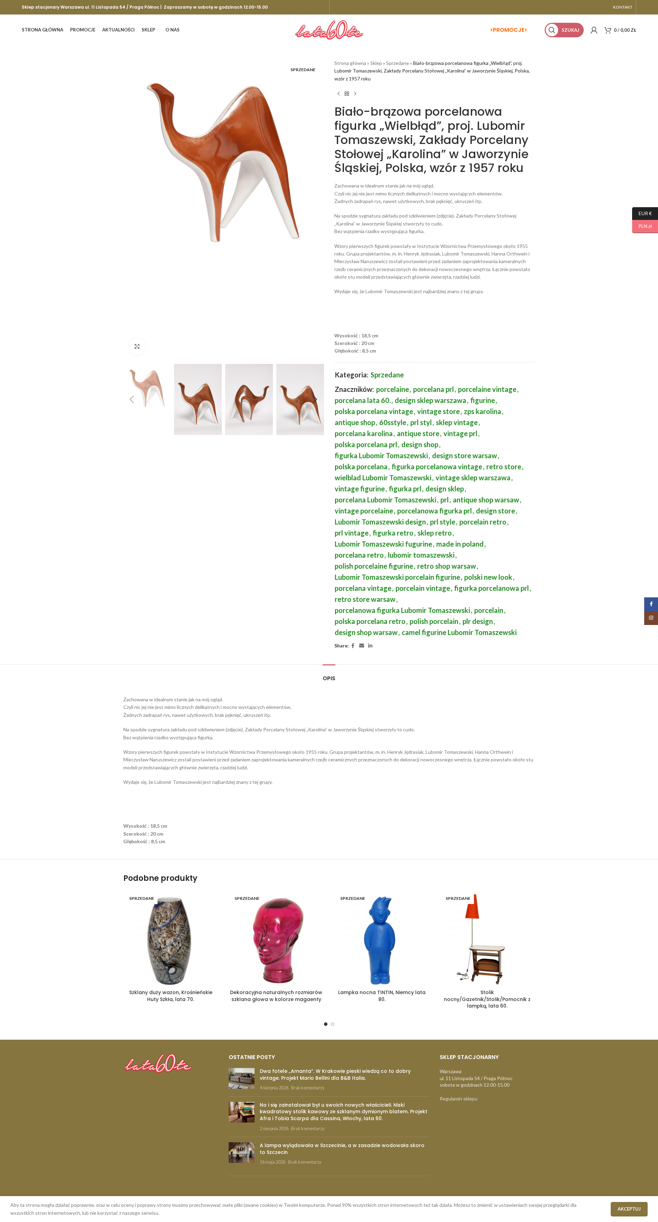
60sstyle (392, 422)
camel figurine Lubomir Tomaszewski (459, 632)
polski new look (488, 577)
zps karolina (482, 411)
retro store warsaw (365, 599)
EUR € (642, 213)
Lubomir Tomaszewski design (380, 522)
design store (495, 511)
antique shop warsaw (486, 499)
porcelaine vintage (487, 389)
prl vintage (352, 533)
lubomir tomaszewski (421, 555)
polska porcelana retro (370, 621)
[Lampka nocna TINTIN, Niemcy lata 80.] (382, 938)
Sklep (376, 63)
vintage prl (460, 433)
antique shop (355, 422)
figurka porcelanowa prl (491, 588)
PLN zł (642, 226)
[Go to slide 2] (332, 1024)
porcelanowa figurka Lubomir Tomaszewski (402, 610)
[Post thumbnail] (242, 1079)
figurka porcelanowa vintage (437, 466)
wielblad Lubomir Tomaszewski (383, 477)
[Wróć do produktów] (347, 93)
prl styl (421, 422)
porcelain (488, 610)
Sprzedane (397, 63)
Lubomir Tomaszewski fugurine (383, 544)
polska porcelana (361, 466)
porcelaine (392, 389)
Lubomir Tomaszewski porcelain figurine (397, 577)
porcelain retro (482, 522)
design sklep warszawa (430, 400)
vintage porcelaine (364, 511)
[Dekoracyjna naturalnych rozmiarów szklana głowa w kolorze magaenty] (276, 938)
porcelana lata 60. (363, 400)
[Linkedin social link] (370, 646)
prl (444, 499)
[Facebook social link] (353, 646)
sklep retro (435, 533)
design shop (419, 444)
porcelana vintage (363, 588)
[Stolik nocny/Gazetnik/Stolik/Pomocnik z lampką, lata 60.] (487, 938)
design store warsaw (464, 455)
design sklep (445, 488)
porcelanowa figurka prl (434, 511)
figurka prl (405, 488)
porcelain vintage (422, 588)
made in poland (460, 544)
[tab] (329, 674)
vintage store (438, 411)
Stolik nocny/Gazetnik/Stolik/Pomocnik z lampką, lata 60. (487, 999)
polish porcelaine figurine (374, 566)
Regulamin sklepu (458, 1098)
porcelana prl (433, 389)
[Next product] (355, 93)
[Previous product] (338, 93)
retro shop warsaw (446, 566)
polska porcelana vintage (374, 411)
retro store (503, 466)
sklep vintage (457, 422)
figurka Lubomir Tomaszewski (381, 455)
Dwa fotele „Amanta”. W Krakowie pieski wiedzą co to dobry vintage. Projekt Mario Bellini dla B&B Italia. (335, 1074)
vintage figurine (360, 488)
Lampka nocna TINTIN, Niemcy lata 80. (382, 996)
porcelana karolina (364, 433)
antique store (418, 433)
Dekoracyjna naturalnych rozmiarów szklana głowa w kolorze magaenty (276, 996)
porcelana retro (359, 555)
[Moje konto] (594, 30)
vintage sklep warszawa (473, 477)
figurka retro (393, 533)
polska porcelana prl (366, 444)
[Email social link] (361, 646)
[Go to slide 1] (325, 1024)
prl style (442, 522)
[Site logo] (329, 29)
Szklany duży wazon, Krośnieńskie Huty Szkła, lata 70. (170, 996)
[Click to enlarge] (137, 346)
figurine (482, 400)
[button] (132, 399)
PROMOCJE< (510, 30)
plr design (477, 621)
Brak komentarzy (307, 1087)
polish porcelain (434, 621)
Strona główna (350, 63)
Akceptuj (629, 1209)
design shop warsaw (366, 632)
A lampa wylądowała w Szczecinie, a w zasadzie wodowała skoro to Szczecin (342, 1149)
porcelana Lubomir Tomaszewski (385, 499)
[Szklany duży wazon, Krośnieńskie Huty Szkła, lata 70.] (171, 938)
